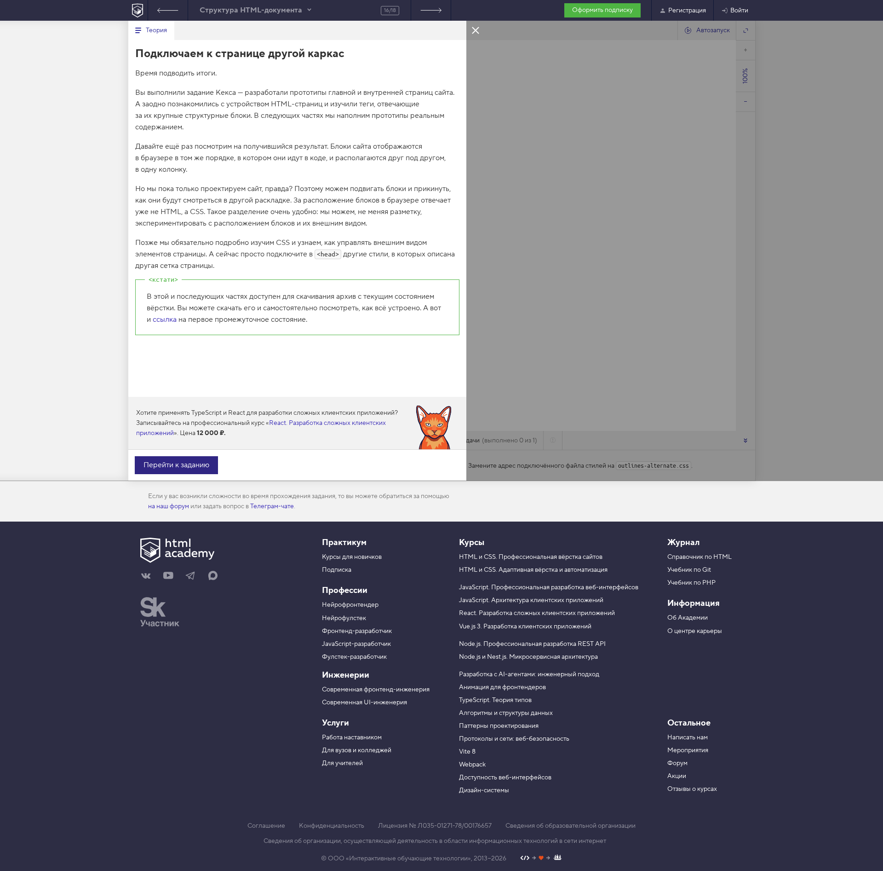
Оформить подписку (602, 10)
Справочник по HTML (699, 557)
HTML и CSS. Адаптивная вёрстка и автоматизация (533, 570)
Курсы (471, 542)
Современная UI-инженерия (364, 702)
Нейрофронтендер (350, 605)
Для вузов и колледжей (356, 750)
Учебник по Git (689, 570)
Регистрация (687, 10)
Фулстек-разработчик (354, 657)
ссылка (165, 319)
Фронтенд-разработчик (357, 631)
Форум (677, 763)
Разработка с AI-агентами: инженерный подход (529, 674)
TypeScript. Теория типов (495, 700)
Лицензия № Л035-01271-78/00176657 (435, 826)
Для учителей (342, 763)
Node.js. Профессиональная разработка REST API (532, 644)
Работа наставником (352, 737)
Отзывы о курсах (692, 789)
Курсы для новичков (352, 557)
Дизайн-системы (484, 790)
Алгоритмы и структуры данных (506, 713)
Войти (739, 10)
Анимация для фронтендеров (502, 687)
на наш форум (168, 506)
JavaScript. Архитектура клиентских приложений (531, 600)
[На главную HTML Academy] (138, 10)
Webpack (472, 765)
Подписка (336, 570)
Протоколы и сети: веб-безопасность (514, 739)
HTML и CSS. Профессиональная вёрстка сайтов (530, 557)
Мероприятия (687, 750)
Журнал (683, 542)
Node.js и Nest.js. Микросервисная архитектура (528, 657)
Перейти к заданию (176, 465)
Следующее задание (431, 10)
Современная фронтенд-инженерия (376, 689)
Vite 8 (467, 752)
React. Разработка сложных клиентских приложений (537, 613)
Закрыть (475, 30)
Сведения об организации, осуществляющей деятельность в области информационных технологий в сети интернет (435, 841)
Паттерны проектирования (499, 726)
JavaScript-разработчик (356, 644)
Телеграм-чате (272, 506)
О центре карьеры (694, 631)
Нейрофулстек (344, 618)
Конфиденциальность (331, 826)
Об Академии (687, 618)
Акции (676, 776)
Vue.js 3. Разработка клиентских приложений (525, 626)
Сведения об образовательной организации (570, 826)
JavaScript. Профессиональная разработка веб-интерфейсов (548, 587)
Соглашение (266, 826)
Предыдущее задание (168, 10)
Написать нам (687, 737)
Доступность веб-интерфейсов (505, 777)
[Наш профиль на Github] (541, 859)
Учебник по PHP (691, 583)
